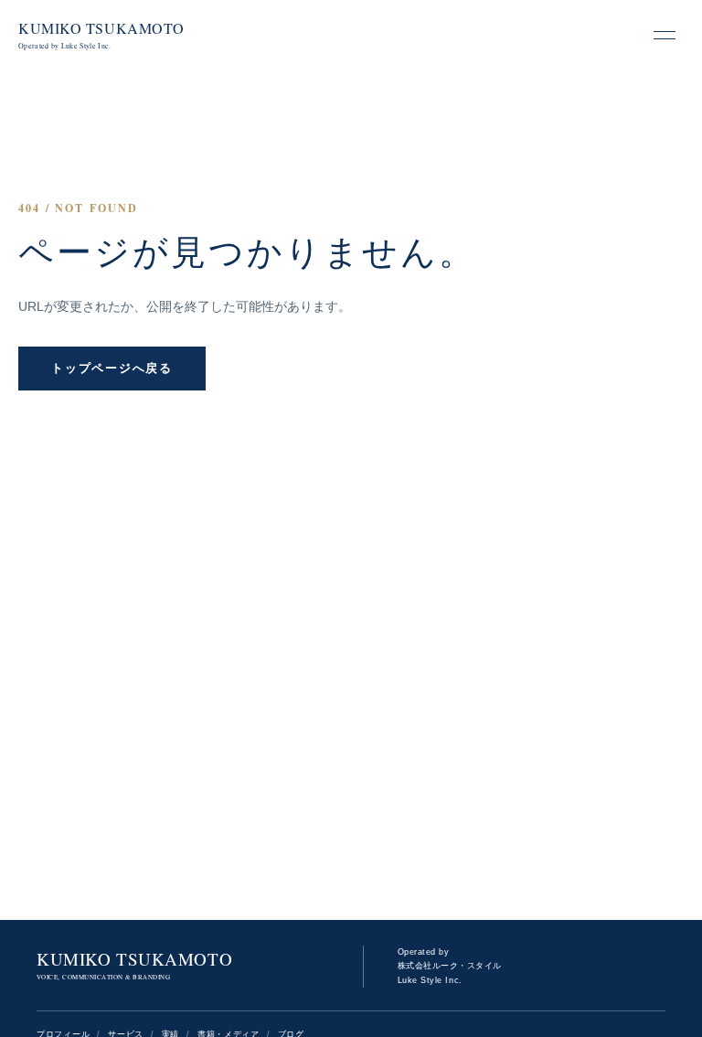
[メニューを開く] (664, 35)
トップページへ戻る (111, 368)
